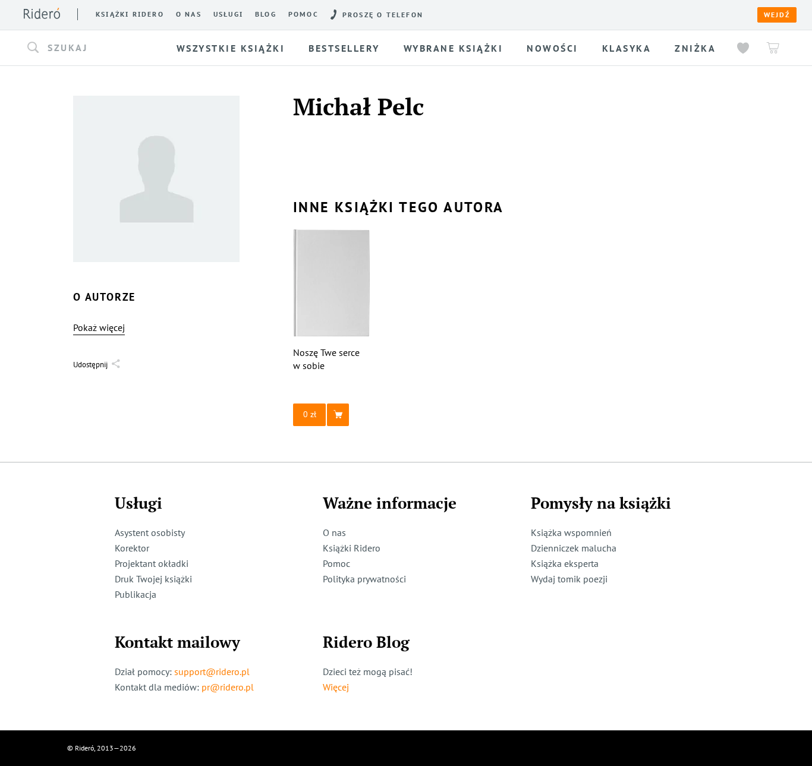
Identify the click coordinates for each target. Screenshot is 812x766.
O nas (189, 14)
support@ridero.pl (212, 671)
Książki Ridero (351, 548)
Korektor (132, 548)
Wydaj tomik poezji (569, 579)
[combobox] (96, 48)
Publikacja (135, 594)
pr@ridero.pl (228, 687)
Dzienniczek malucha (573, 548)
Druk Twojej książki (153, 579)
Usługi (228, 14)
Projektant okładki (151, 563)
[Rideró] (42, 13)
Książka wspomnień (571, 532)
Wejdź (777, 15)
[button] (96, 48)
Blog (265, 14)
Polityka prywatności (364, 579)
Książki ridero (130, 14)
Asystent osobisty (150, 532)
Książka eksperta (565, 563)
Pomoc (303, 14)
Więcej (336, 687)
